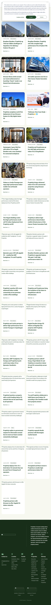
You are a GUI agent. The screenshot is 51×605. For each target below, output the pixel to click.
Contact (43, 567)
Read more (5, 51)
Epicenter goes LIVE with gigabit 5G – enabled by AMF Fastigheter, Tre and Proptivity (13, 255)
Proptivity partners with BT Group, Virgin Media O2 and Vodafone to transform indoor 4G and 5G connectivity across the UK (37, 363)
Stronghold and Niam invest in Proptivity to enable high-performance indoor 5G (37, 468)
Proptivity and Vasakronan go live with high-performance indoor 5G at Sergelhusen (37, 149)
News (42, 572)
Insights (43, 563)
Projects (43, 561)
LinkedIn (23, 561)
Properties (43, 582)
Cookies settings (20, 17)
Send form (4, 565)
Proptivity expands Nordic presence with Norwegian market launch (36, 433)
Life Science (34, 568)
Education (33, 559)
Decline (41, 17)
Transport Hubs (34, 580)
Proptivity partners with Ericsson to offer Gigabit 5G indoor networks (11, 503)
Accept (31, 17)
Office (32, 576)
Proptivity (24, 600)
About (42, 565)
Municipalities (34, 574)
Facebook (23, 559)
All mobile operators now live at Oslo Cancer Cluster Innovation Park (37, 79)
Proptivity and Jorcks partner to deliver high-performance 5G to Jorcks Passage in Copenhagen (13, 326)
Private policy (29, 600)
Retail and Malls (35, 578)
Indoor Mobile (44, 559)
